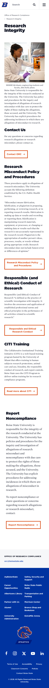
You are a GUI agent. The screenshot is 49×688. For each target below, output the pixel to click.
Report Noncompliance (21, 525)
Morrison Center (32, 602)
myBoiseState (11, 577)
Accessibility (27, 664)
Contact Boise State (24, 673)
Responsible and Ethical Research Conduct (22, 330)
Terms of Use (12, 664)
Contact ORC (14, 154)
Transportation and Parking (33, 594)
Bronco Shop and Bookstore (32, 608)
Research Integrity (14, 19)
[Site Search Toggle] (34, 4)
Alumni (7, 607)
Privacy (39, 664)
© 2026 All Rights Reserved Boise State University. (24, 680)
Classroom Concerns (19, 669)
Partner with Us (11, 602)
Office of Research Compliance (16, 15)
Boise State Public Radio (33, 586)
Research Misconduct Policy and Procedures (22, 264)
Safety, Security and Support (34, 578)
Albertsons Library (13, 593)
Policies (35, 669)
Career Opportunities (11, 586)
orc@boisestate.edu (13, 561)
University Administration (11, 617)
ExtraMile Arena (32, 616)
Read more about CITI (19, 391)
